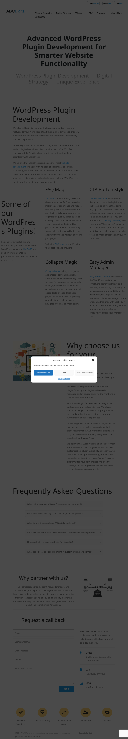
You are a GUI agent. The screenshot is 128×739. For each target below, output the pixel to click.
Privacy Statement (64, 379)
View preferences (85, 373)
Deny (64, 373)
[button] (93, 360)
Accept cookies (43, 373)
